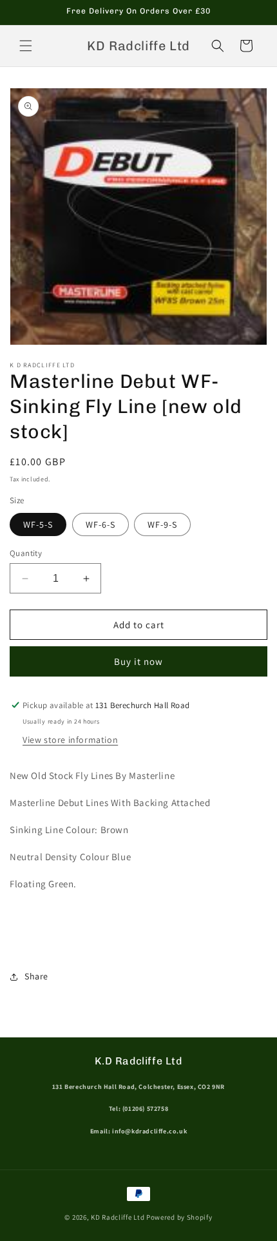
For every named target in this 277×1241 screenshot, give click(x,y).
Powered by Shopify (179, 1217)
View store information (70, 740)
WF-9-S (162, 524)
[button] (26, 46)
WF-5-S (38, 524)
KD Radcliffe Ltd (117, 1217)
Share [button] (36, 976)
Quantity (26, 553)
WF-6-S (100, 524)
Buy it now (138, 661)
